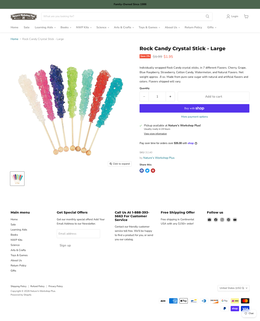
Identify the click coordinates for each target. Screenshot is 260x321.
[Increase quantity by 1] (170, 96)
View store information (155, 134)
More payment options (194, 116)
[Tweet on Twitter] (147, 170)
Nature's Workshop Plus (159, 158)
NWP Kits (83, 27)
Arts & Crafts (123, 27)
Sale (27, 27)
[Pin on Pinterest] (153, 170)
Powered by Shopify (21, 294)
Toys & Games (148, 27)
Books (64, 27)
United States (232, 288)
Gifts (210, 27)
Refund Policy (37, 286)
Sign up (65, 245)
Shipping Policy (19, 286)
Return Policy (193, 27)
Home (14, 27)
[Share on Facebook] (142, 170)
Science (101, 27)
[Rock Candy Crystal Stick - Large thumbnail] (17, 179)
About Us (171, 27)
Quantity (144, 88)
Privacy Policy (55, 286)
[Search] (207, 16)
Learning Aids (44, 27)
